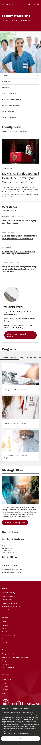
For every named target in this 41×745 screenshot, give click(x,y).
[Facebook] (3, 557)
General (7, 596)
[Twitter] (7, 557)
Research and (10, 639)
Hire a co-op (9, 603)
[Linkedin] (15, 557)
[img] (7, 4)
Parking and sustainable (15, 657)
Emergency (9, 606)
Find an (7, 599)
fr (24, 4)
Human (8, 635)
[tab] (9, 358)
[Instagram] (11, 557)
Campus (7, 654)
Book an (7, 668)
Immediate (9, 610)
